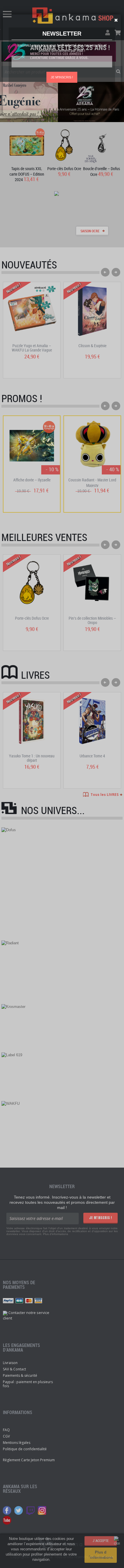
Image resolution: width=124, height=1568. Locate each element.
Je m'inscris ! (62, 77)
